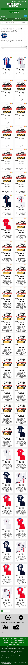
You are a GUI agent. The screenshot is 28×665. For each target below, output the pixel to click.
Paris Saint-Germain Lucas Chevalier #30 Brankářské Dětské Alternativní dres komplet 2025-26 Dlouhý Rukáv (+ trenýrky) (7, 444)
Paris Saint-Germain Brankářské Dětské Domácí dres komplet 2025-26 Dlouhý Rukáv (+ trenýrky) (7, 282)
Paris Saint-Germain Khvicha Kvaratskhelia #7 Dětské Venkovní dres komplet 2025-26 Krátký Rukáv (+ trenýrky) (7, 536)
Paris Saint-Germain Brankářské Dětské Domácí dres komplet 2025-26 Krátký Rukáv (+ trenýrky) (21, 236)
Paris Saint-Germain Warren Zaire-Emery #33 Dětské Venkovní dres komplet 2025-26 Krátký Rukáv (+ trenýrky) (7, 605)
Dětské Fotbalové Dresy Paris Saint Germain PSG (15, 22)
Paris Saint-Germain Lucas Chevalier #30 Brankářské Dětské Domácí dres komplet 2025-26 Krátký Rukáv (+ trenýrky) (21, 375)
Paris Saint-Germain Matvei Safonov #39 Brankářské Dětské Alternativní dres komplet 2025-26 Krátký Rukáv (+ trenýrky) (21, 328)
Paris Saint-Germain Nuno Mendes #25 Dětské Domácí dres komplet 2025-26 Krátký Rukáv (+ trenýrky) (7, 558)
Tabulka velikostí (14, 638)
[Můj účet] (26, 1)
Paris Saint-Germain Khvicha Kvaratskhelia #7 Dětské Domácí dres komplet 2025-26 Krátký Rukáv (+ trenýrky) (21, 512)
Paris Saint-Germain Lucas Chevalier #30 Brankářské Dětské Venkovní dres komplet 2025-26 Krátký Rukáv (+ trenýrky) (7, 398)
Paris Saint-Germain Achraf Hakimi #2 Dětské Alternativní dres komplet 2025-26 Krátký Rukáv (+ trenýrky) (21, 466)
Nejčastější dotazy (8, 640)
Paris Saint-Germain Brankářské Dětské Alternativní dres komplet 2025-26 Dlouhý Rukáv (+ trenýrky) (7, 305)
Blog (18, 644)
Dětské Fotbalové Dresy (11, 657)
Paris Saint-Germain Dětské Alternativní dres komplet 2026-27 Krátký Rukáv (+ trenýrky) (7, 97)
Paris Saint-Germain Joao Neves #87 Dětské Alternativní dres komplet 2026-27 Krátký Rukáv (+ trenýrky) (7, 167)
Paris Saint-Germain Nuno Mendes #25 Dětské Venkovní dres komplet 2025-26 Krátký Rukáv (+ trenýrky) (21, 558)
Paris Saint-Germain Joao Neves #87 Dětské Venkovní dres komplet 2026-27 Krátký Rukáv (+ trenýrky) (21, 144)
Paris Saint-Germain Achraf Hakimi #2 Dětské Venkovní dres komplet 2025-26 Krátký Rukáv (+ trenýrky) (7, 466)
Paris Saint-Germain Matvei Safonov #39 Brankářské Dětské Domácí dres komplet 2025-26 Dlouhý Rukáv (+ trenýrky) (7, 352)
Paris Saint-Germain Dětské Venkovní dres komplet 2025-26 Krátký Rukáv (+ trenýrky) (21, 212)
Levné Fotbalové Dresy (6, 663)
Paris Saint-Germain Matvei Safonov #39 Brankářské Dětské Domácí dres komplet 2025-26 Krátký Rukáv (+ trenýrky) (21, 305)
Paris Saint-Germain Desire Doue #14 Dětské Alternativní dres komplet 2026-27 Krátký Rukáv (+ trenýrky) (21, 190)
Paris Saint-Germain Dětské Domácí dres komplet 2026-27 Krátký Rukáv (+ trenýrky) (7, 74)
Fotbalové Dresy (4, 39)
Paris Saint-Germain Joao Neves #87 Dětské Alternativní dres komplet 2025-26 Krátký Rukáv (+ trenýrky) (7, 512)
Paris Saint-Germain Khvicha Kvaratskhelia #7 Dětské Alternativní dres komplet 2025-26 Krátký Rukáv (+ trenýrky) (21, 536)
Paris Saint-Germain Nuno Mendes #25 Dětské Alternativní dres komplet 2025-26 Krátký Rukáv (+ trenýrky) (7, 581)
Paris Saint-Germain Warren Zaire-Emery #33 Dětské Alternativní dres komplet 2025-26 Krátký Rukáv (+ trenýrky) (21, 605)
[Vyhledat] (24, 9)
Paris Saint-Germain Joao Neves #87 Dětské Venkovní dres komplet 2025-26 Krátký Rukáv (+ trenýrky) (21, 489)
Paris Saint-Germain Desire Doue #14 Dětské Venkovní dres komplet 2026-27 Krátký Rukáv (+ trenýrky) (7, 190)
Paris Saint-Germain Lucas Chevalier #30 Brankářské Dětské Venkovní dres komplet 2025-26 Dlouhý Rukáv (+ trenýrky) (21, 421)
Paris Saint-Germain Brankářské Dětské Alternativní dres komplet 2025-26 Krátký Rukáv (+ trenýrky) (21, 259)
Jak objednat (21, 642)
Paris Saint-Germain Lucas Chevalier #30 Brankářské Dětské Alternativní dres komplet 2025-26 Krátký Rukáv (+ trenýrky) (21, 398)
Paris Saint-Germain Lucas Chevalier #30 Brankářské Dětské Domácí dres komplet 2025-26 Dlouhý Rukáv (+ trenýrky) (7, 421)
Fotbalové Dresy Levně (19, 655)
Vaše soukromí (23, 638)
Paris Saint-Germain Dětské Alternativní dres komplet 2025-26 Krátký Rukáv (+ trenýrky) (7, 235)
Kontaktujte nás (5, 638)
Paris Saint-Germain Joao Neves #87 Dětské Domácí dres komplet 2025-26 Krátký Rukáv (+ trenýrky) (7, 489)
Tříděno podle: (24, 46)
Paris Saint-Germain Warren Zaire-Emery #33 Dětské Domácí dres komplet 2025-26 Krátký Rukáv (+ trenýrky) (21, 582)
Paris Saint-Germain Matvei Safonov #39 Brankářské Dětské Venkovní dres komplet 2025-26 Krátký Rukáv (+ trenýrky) (7, 328)
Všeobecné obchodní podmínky (10, 642)
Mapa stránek (12, 644)
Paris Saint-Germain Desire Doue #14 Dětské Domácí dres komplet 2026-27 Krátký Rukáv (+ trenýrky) (21, 167)
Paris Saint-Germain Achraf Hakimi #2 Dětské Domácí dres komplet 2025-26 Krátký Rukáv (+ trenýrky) (21, 443)
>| (8, 610)
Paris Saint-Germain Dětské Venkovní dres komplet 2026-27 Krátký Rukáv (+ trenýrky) (21, 74)
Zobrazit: (25, 50)
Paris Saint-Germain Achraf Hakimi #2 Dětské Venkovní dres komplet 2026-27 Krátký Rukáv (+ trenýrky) (7, 121)
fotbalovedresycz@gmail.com (18, 1)
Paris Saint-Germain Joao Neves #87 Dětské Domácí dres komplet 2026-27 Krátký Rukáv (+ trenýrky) (7, 144)
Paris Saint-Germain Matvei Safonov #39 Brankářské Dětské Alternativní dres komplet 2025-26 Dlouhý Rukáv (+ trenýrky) (7, 375)
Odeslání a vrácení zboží (19, 640)
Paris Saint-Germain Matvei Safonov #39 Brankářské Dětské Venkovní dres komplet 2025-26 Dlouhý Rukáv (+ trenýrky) (21, 352)
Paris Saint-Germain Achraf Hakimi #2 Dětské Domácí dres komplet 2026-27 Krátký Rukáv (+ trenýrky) (21, 98)
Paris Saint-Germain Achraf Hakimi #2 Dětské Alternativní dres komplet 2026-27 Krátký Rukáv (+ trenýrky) (21, 121)
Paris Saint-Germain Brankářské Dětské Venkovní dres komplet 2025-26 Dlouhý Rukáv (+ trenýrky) (21, 282)
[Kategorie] (25, 16)
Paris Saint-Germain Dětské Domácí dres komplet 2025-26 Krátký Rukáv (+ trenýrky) (7, 212)
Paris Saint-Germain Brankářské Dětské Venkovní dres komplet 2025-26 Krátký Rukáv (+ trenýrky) (7, 259)
